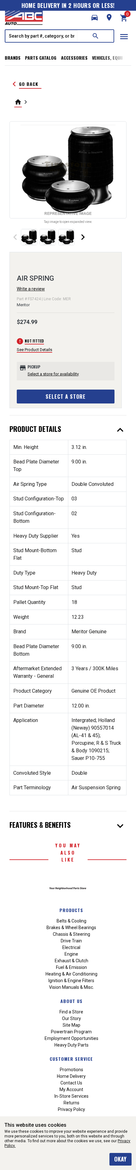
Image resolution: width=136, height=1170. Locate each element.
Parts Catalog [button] (40, 57)
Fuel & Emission (71, 967)
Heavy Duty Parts (71, 1045)
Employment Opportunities (71, 1038)
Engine (71, 954)
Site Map (71, 1025)
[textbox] (41, 36)
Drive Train (71, 940)
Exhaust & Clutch (71, 960)
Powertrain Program (71, 1031)
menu (124, 37)
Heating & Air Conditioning (71, 973)
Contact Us (71, 1082)
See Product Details (34, 349)
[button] (95, 17)
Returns (71, 1102)
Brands (13, 57)
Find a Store (71, 1011)
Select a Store (66, 396)
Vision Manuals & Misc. (71, 987)
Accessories (74, 57)
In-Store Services (71, 1096)
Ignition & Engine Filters (71, 980)
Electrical (71, 947)
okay (120, 1159)
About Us (71, 1001)
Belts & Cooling (71, 920)
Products (71, 910)
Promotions (71, 1069)
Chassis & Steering (71, 934)
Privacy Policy (71, 1109)
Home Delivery (71, 1076)
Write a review (31, 288)
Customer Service (71, 1058)
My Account (71, 1089)
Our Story (71, 1018)
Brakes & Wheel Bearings (71, 927)
